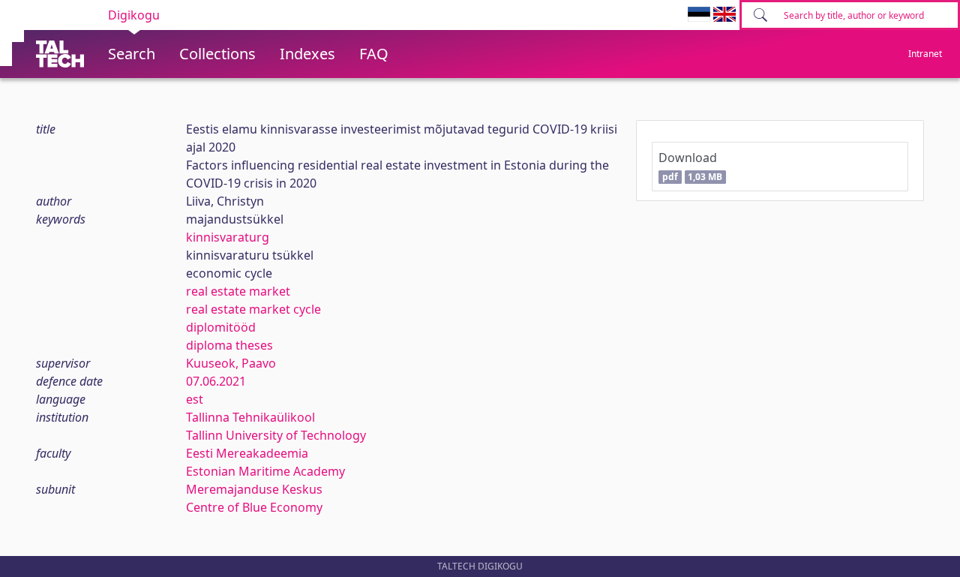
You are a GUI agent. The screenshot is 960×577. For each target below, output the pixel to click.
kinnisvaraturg (227, 237)
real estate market (238, 291)
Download (690, 166)
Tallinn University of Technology (276, 435)
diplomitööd (221, 327)
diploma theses (229, 345)
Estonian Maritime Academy (265, 471)
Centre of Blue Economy (254, 507)
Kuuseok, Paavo (231, 363)
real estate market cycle (253, 309)
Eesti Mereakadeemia (247, 453)
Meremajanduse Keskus (254, 489)
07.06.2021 (216, 381)
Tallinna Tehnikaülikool (250, 417)
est (194, 399)
